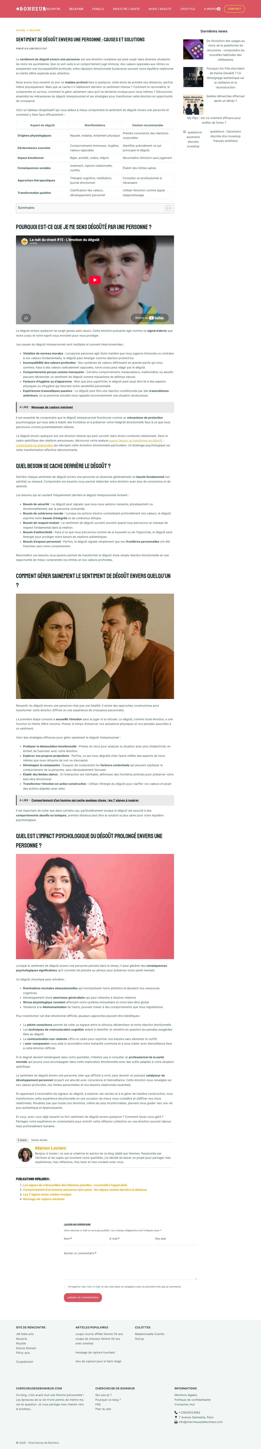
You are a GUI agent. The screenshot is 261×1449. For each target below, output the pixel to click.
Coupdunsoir (24, 1362)
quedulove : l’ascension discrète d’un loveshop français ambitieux (225, 136)
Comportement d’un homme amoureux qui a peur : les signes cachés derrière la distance (85, 1189)
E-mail (114, 1238)
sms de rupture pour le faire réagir (98, 1361)
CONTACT (234, 8)
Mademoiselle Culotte (149, 1334)
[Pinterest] (219, 9)
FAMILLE (98, 9)
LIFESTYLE (187, 9)
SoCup (139, 1338)
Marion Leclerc (50, 1148)
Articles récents (39, 1140)
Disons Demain (26, 1348)
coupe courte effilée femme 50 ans (99, 1334)
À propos (22, 1140)
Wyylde (21, 1343)
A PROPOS (211, 9)
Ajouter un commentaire (80, 1253)
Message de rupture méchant (43, 1199)
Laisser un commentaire (82, 1297)
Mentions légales (186, 1395)
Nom (68, 1238)
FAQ (98, 1404)
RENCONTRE (51, 9)
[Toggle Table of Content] (166, 208)
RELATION (76, 9)
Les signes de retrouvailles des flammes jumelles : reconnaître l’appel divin (75, 1185)
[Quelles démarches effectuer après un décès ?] (193, 105)
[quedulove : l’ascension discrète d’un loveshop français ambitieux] (193, 140)
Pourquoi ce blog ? (108, 1399)
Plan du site (103, 1409)
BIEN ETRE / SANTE (126, 9)
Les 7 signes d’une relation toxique (47, 1194)
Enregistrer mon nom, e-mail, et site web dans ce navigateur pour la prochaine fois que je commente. (124, 1286)
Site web (160, 1238)
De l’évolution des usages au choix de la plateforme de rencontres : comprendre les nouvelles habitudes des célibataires (225, 50)
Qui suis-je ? (103, 1395)
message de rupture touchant (95, 1352)
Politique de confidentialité (193, 1399)
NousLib (21, 1338)
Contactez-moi (185, 1404)
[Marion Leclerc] (25, 1154)
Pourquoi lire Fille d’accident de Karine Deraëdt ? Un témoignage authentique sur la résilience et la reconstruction (225, 78)
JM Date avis (25, 1334)
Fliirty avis (23, 1352)
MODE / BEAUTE (160, 9)
